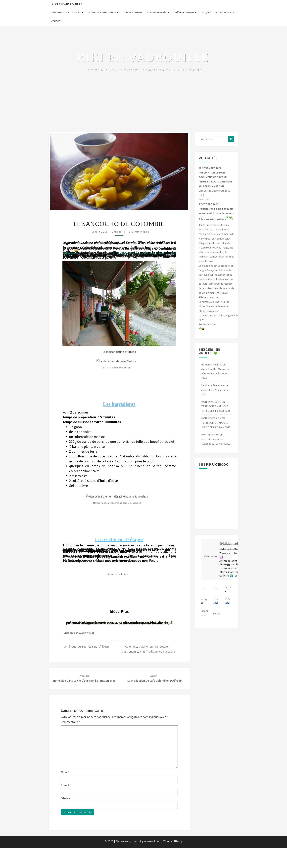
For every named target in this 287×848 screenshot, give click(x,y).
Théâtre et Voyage (184, 12)
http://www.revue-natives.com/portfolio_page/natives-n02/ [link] (220, 315)
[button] (65, 308)
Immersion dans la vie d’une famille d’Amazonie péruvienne (215, 369)
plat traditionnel (150, 651)
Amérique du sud (75, 646)
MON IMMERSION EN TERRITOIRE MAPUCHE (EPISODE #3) (214, 423)
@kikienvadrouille (233, 543)
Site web (66, 798)
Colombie (131, 646)
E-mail (66, 785)
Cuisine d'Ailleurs (99, 646)
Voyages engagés (156, 12)
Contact (55, 21)
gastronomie (130, 651)
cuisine (143, 646)
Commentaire (70, 722)
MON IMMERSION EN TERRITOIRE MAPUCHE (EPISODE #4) (214, 406)
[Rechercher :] (216, 139)
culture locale (158, 646)
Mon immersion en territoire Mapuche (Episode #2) (212, 439)
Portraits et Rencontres (102, 12)
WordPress (154, 841)
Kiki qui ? (206, 12)
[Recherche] (231, 139)
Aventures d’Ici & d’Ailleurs (66, 12)
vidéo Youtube (219, 190)
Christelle (118, 231)
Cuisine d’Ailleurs (133, 12)
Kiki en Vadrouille (66, 4)
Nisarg (178, 841)
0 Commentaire (139, 231)
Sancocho (169, 651)
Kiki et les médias (225, 12)
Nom (65, 772)
